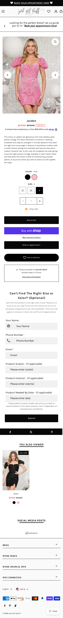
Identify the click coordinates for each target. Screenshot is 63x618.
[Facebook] (4, 605)
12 (31, 190)
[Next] (55, 75)
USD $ (22, 589)
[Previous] (7, 75)
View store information (31, 277)
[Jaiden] (16, 470)
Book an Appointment (31, 245)
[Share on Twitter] (31, 431)
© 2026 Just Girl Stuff (11, 613)
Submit (31, 418)
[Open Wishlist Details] (49, 11)
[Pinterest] (10, 605)
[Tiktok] (15, 605)
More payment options (31, 237)
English (6, 589)
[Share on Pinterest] (51, 431)
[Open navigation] (8, 11)
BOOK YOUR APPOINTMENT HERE (31, 2)
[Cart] (61, 11)
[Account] (55, 11)
